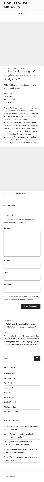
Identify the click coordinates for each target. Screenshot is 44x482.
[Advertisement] (22, 44)
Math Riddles (9, 397)
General (11, 205)
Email (7, 273)
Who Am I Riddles (11, 412)
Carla (22, 68)
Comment (9, 228)
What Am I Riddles (11, 407)
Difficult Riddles (10, 378)
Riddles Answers (10, 476)
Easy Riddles (9, 383)
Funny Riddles (9, 388)
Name (7, 260)
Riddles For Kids (10, 402)
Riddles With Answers (15, 5)
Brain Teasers (9, 373)
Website (7, 285)
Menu (23, 14)
